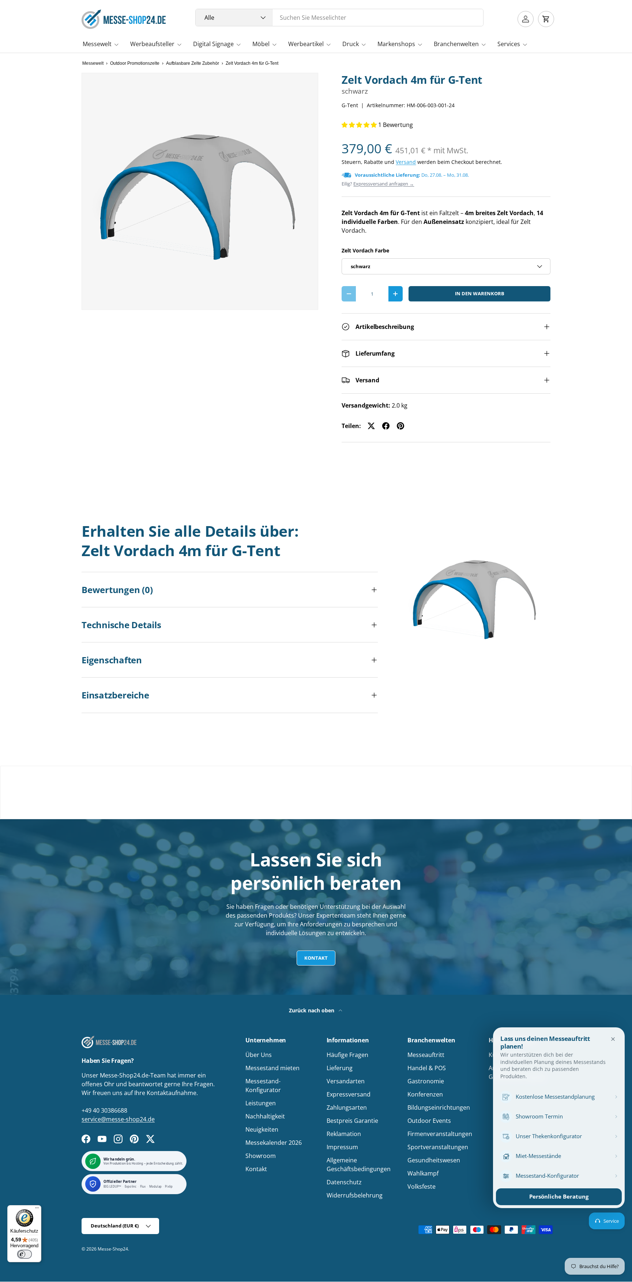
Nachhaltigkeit (265, 1116)
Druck (350, 44)
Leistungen (260, 1103)
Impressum (342, 1147)
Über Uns (258, 1055)
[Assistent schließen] (613, 1039)
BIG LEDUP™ (112, 1186)
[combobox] (340, 17)
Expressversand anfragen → (383, 183)
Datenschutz (344, 1182)
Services (508, 44)
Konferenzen (425, 1094)
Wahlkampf (423, 1173)
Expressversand (348, 1094)
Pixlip (169, 1186)
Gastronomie (425, 1081)
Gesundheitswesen (433, 1160)
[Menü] (37, 1209)
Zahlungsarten (347, 1107)
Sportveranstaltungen (437, 1147)
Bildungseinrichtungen (438, 1107)
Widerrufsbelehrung (355, 1195)
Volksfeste (421, 1186)
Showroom (260, 1156)
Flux (143, 1186)
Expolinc (131, 1186)
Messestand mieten (272, 1068)
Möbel (261, 44)
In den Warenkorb (479, 293)
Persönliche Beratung (558, 1196)
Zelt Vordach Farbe (365, 250)
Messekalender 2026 (273, 1143)
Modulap (155, 1186)
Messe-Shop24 (113, 1249)
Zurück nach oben (312, 1010)
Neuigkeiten (261, 1129)
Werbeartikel (306, 44)
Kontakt (316, 958)
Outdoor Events (429, 1121)
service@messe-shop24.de (118, 1119)
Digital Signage (213, 44)
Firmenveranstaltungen (439, 1134)
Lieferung (340, 1068)
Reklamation (344, 1134)
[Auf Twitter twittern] (371, 426)
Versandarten (346, 1081)
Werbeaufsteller (152, 44)
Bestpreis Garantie (352, 1121)
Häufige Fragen (347, 1055)
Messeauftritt (425, 1055)
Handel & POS (426, 1068)
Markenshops (396, 44)
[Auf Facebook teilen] (386, 426)
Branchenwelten (456, 44)
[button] (546, 19)
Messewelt (97, 44)
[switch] (24, 1254)
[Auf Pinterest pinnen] (400, 426)
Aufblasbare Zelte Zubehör (192, 63)
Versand (406, 161)
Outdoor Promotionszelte (134, 63)
